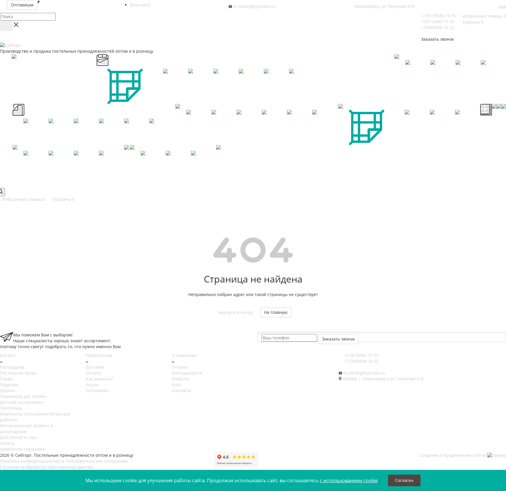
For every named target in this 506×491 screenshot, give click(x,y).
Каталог (8, 355)
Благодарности (187, 373)
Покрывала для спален (23, 396)
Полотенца (11, 408)
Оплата (93, 373)
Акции (92, 384)
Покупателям (99, 355)
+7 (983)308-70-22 (361, 361)
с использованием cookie (349, 480)
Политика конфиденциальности (32, 461)
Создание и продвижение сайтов (453, 455)
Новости (180, 378)
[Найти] (6, 25)
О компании (184, 355)
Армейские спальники (22, 449)
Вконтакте (140, 5)
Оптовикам (97, 390)
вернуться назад (235, 312)
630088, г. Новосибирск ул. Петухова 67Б (383, 378)
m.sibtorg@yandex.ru (254, 6)
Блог (176, 384)
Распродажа (12, 367)
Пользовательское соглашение (97, 461)
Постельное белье (18, 373)
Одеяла (7, 390)
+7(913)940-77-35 (439, 15)
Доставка (95, 367)
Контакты (181, 390)
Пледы (6, 378)
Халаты (7, 443)
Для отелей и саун (18, 437)
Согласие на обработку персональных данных (46, 467)
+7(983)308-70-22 (437, 27)
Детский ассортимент (22, 402)
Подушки (9, 384)
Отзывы (180, 367)
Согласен (404, 480)
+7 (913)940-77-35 (361, 355)
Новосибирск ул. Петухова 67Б (384, 6)
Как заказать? (99, 378)
